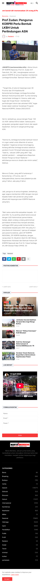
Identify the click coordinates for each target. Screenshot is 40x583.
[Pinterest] (19, 259)
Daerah (20, 488)
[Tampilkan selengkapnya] (28, 259)
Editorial (20, 491)
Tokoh (20, 549)
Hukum (20, 499)
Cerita (20, 484)
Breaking (20, 476)
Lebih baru (7, 287)
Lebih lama (33, 287)
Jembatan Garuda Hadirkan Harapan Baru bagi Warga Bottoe (26, 322)
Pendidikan (20, 529)
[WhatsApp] (14, 259)
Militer (20, 514)
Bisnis (20, 472)
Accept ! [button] (7, 579)
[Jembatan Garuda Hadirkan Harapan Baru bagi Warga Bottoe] (8, 323)
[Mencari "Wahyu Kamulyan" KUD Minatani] (8, 334)
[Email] (23, 259)
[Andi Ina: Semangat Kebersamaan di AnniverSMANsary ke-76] (8, 345)
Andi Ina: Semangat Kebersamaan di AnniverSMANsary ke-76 (25, 344)
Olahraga (20, 522)
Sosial (20, 545)
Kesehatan (20, 510)
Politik (20, 533)
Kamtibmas (20, 507)
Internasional (20, 503)
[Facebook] (4, 259)
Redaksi (20, 541)
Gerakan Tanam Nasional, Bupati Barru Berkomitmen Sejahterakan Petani (25, 355)
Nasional (13, 16)
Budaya (20, 480)
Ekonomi (20, 495)
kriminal (20, 552)
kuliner (20, 556)
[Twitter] (9, 259)
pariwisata (20, 560)
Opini (20, 526)
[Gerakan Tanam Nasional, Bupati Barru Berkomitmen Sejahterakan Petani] (8, 356)
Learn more (15, 574)
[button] (3, 3)
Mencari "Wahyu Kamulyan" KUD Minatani (26, 332)
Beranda (5, 16)
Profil (20, 537)
